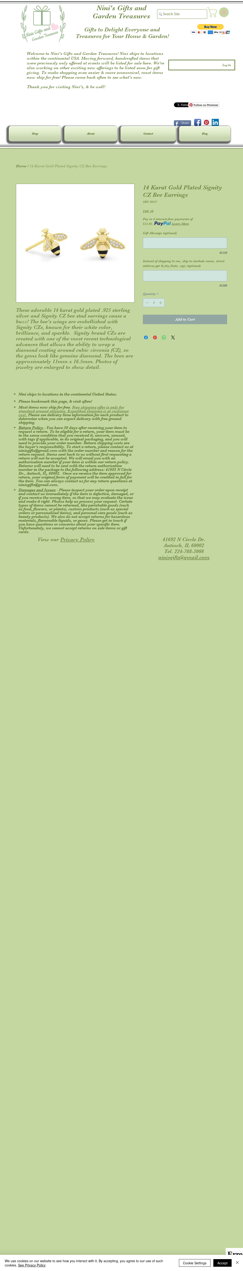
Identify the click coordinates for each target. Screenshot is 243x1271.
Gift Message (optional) (160, 233)
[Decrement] (147, 302)
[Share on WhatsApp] (164, 337)
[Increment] (161, 302)
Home (21, 166)
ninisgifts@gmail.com (38, 450)
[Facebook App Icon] (197, 122)
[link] (219, 12)
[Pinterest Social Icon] (206, 122)
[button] (210, 29)
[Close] (237, 1263)
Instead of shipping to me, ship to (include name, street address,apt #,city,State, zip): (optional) (183, 263)
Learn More (180, 224)
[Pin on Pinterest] (155, 337)
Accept (222, 1263)
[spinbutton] (154, 302)
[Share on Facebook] (146, 337)
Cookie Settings (194, 1263)
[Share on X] (173, 337)
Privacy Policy (77, 539)
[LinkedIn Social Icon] (215, 122)
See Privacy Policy (32, 1265)
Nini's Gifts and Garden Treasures (121, 12)
